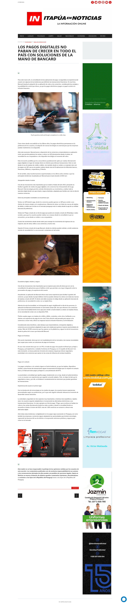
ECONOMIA (81, 36)
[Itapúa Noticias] (65, 30)
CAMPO (51, 36)
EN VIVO (102, 36)
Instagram (103, 2)
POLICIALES (41, 36)
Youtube (99, 2)
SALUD (59, 36)
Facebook (92, 2)
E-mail (107, 2)
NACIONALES (69, 36)
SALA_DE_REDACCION (40, 42)
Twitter (96, 2)
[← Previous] (20, 495)
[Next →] (77, 495)
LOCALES (30, 36)
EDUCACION (92, 36)
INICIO (22, 36)
